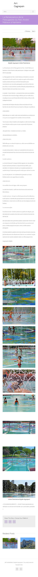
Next (33, 31)
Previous (28, 31)
